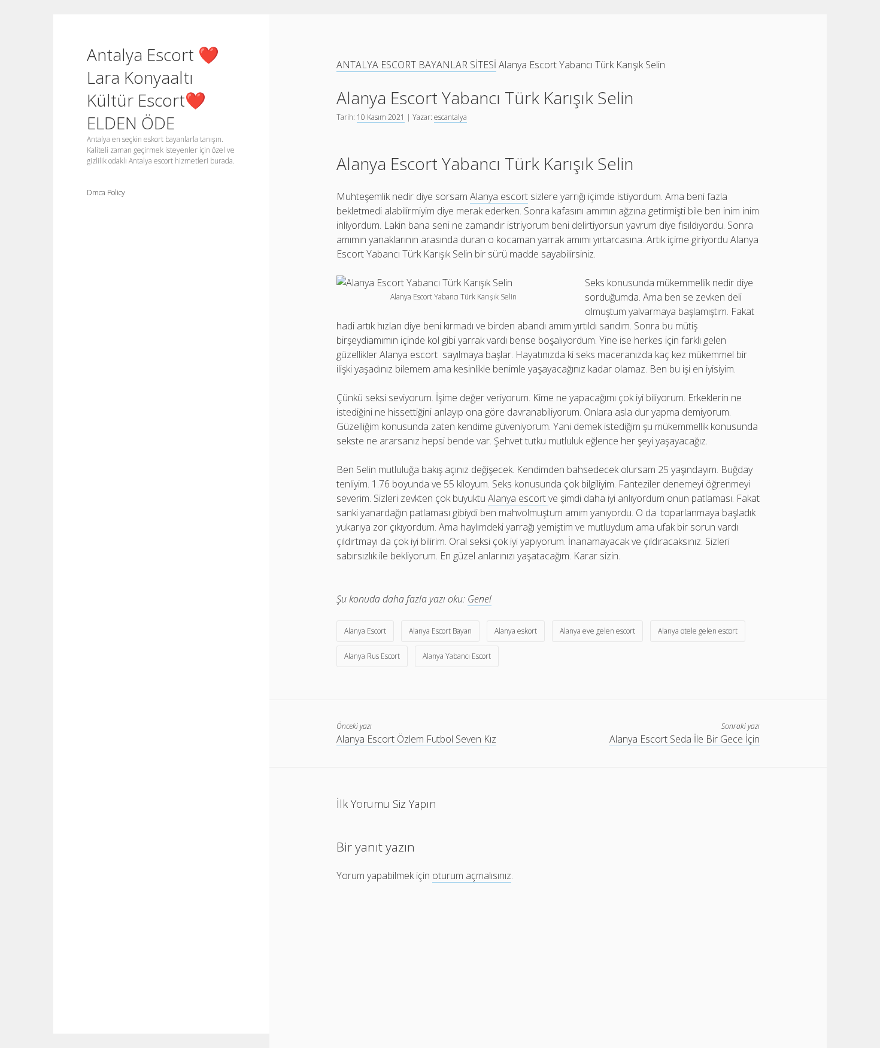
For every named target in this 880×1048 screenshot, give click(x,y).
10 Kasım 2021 (381, 117)
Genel (479, 598)
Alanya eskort (515, 631)
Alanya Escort (365, 631)
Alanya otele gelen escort (698, 631)
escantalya (450, 117)
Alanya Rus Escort (372, 656)
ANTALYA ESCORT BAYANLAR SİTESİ (416, 64)
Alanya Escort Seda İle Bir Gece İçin (684, 739)
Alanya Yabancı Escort (457, 656)
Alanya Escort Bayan (440, 631)
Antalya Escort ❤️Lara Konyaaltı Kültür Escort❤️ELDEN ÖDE (153, 88)
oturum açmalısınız (471, 875)
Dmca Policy (106, 192)
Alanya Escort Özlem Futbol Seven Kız (416, 739)
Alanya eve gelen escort (597, 631)
